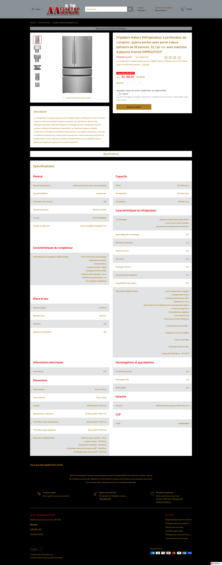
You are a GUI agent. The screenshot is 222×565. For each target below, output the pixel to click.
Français (34, 549)
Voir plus (145, 64)
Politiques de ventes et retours (178, 534)
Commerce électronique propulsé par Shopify (46, 558)
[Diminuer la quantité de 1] (127, 82)
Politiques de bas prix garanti (177, 523)
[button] (216, 563)
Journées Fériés (36, 534)
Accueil (32, 23)
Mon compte (160, 10)
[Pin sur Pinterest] (170, 57)
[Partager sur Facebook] (166, 57)
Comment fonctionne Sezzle (176, 538)
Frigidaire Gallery (124, 57)
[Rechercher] (130, 9)
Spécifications (111, 153)
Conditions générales (174, 531)
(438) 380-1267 (105, 499)
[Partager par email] (179, 57)
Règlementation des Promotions (178, 519)
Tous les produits (44, 23)
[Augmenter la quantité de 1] (140, 82)
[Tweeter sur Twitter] (174, 57)
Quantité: (120, 83)
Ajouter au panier (134, 107)
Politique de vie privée (174, 527)
